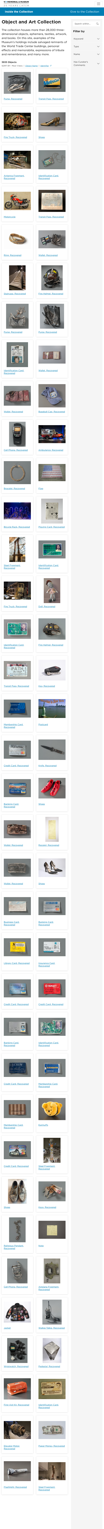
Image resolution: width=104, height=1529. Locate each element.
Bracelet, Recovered (14, 488)
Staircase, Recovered (15, 293)
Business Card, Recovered (12, 923)
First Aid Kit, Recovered (16, 1405)
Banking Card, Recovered (11, 805)
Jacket (7, 1328)
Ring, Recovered (12, 255)
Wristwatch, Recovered (16, 1366)
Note (41, 1245)
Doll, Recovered (46, 606)
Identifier (44, 66)
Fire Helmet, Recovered (50, 293)
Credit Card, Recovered (16, 765)
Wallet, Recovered (48, 255)
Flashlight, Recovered (15, 1487)
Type (76, 46)
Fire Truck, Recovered (15, 137)
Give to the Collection (84, 11)
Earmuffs (43, 1125)
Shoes (41, 137)
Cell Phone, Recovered (16, 450)
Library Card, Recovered (17, 963)
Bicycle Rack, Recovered (17, 527)
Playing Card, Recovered (51, 527)
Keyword (78, 38)
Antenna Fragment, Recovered (14, 177)
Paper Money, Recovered (51, 1446)
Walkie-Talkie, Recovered (51, 1328)
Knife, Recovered (47, 765)
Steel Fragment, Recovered (12, 566)
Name (77, 54)
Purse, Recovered (13, 99)
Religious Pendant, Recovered (14, 1247)
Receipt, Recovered (48, 845)
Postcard (43, 724)
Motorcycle (9, 217)
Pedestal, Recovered (49, 1366)
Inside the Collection (19, 11)
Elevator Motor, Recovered (12, 1447)
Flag (40, 488)
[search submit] (97, 23)
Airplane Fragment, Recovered (48, 1288)
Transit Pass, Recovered (51, 99)
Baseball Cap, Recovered (51, 411)
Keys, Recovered (47, 1207)
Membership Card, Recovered (13, 726)
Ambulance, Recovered (50, 450)
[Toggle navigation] (98, 3)
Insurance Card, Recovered (46, 964)
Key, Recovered (46, 686)
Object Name (31, 66)
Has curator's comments (81, 63)
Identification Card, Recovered (48, 177)
